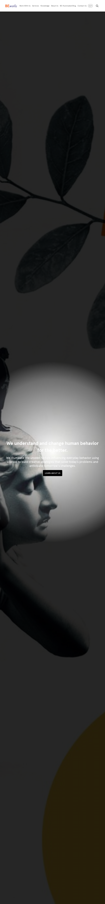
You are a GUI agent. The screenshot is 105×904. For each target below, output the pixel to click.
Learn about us (52, 473)
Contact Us (82, 5)
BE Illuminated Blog (68, 5)
